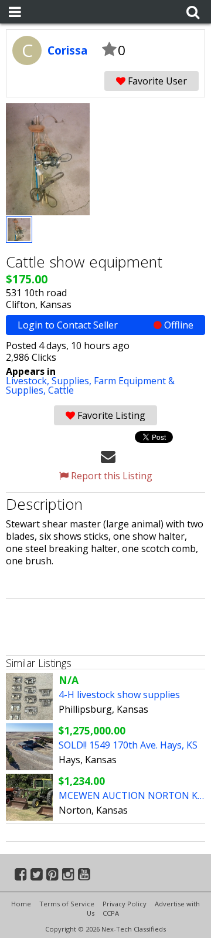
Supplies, (73, 380)
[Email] (108, 456)
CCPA (111, 913)
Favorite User (156, 81)
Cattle (61, 390)
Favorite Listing (110, 415)
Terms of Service (66, 903)
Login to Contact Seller (105, 325)
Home (21, 903)
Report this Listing (110, 475)
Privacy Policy (125, 903)
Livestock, (29, 380)
